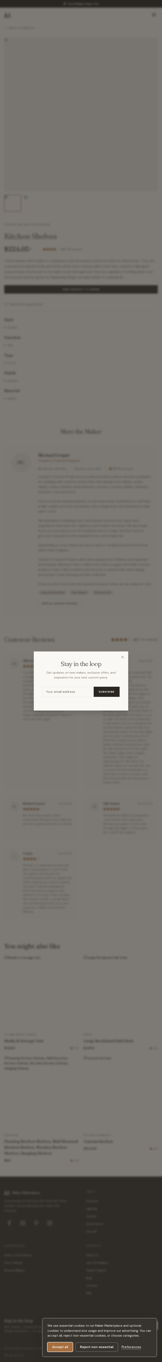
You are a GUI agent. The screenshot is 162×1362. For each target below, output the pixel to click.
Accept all (60, 1347)
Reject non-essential (96, 1347)
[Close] (122, 657)
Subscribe (107, 691)
